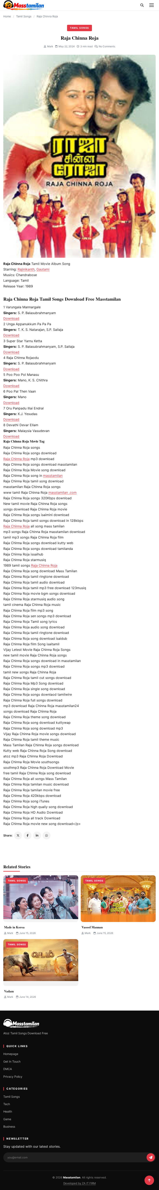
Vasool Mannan (92, 927)
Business (9, 1126)
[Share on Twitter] (18, 835)
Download (11, 318)
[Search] (142, 5)
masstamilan (53, 475)
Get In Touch (11, 1061)
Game (7, 1119)
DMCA (7, 1069)
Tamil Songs (23, 16)
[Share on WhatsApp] (47, 835)
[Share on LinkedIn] (37, 835)
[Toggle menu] (151, 5)
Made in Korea (14, 927)
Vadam (9, 991)
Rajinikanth (26, 269)
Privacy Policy (12, 1076)
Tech (6, 1104)
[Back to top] (149, 1180)
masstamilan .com (62, 492)
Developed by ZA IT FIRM (79, 1183)
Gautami (42, 269)
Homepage (10, 1054)
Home (7, 16)
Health (7, 1111)
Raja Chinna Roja (16, 459)
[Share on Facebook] (27, 835)
